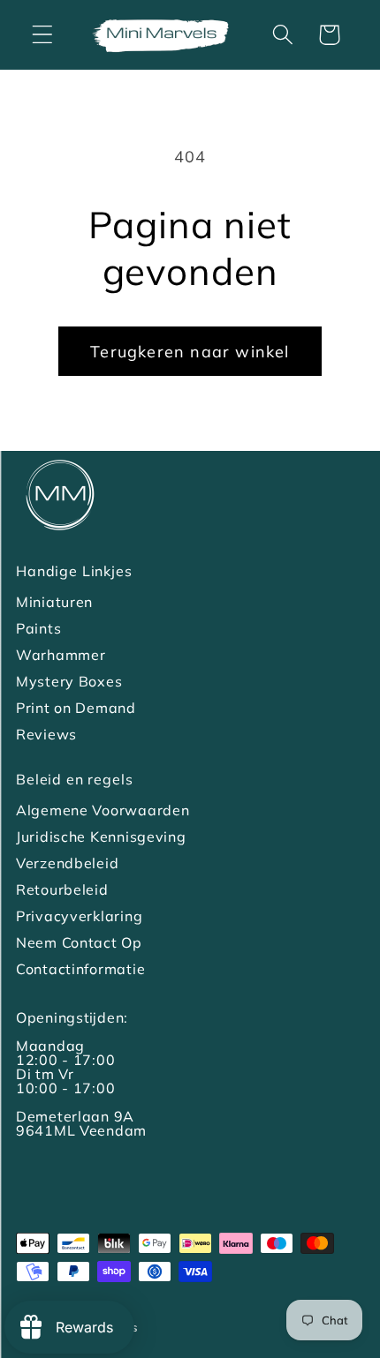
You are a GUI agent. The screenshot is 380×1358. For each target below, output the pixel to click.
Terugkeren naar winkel (189, 351)
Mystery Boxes (69, 681)
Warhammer (60, 655)
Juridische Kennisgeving (101, 836)
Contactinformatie (80, 969)
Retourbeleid (62, 889)
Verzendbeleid (67, 863)
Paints (38, 628)
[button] (42, 34)
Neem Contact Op (79, 942)
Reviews (46, 734)
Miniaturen (54, 602)
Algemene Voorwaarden (102, 810)
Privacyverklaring (79, 916)
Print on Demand (76, 708)
